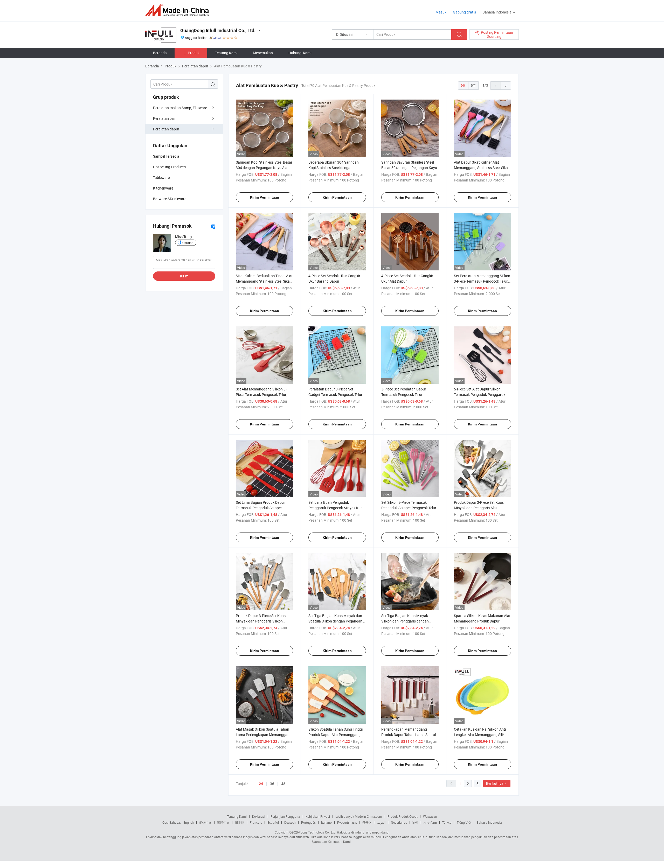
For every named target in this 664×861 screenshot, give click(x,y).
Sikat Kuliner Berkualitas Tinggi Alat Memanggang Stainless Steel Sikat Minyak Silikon (264, 281)
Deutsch (290, 822)
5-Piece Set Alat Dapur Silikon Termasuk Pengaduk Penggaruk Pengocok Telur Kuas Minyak (479, 394)
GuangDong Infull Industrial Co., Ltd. (217, 30)
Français (256, 822)
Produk (193, 52)
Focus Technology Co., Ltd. (317, 832)
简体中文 (205, 822)
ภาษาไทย (430, 822)
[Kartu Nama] (213, 226)
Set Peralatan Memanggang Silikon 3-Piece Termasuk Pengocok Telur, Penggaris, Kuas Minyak (482, 281)
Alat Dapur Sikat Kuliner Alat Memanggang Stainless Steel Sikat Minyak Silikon (481, 168)
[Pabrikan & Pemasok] (178, 10)
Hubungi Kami (299, 52)
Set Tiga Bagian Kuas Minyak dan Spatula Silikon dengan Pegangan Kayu (335, 621)
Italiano (326, 822)
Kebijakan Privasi (318, 816)
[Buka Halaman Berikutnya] (506, 85)
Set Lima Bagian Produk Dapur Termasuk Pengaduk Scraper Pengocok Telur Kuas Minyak (260, 508)
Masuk (440, 12)
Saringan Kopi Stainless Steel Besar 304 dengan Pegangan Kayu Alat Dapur (264, 168)
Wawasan (430, 816)
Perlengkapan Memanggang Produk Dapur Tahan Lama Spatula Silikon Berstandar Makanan (409, 735)
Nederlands (399, 822)
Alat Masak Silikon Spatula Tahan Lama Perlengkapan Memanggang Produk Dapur (264, 735)
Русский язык (347, 822)
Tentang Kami (226, 52)
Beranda (160, 52)
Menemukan (263, 52)
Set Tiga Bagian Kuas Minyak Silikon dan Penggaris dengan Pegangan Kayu (405, 621)
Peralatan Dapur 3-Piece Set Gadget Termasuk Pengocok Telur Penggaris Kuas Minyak (335, 394)
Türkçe (446, 822)
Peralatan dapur (166, 129)
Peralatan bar (164, 118)
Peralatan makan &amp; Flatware (180, 107)
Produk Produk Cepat (403, 816)
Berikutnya (494, 783)
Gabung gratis (464, 12)
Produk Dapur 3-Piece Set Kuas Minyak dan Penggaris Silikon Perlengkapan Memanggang (261, 621)
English (188, 822)
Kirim (184, 276)
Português (308, 822)
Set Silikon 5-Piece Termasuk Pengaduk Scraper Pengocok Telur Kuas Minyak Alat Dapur (408, 508)
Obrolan (187, 243)
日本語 (239, 822)
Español (273, 822)
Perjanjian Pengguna (285, 816)
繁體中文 (223, 822)
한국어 (366, 822)
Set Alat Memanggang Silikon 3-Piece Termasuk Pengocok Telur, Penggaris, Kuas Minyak (261, 394)
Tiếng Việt (464, 822)
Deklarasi (258, 816)
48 (283, 783)
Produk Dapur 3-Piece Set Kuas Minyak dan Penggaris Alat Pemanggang (479, 508)
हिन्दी (415, 822)
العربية (381, 822)
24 (261, 784)
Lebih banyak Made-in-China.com (358, 816)
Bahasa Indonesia (489, 822)
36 (272, 783)
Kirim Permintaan (264, 197)
